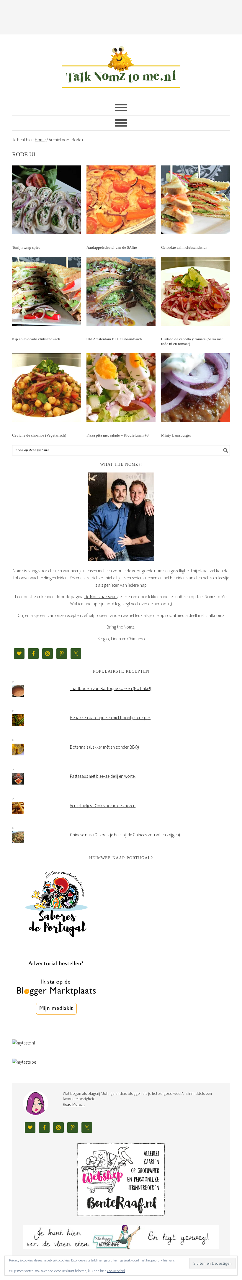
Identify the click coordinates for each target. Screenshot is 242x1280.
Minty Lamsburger (176, 435)
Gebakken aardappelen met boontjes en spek (110, 717)
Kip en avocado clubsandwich (36, 339)
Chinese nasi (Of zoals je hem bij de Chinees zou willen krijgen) (125, 835)
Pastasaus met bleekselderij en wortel (102, 776)
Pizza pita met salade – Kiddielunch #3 (117, 435)
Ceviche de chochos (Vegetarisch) (39, 435)
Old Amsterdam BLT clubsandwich (114, 339)
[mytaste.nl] (23, 1043)
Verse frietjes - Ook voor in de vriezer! (102, 805)
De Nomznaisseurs (100, 596)
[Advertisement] (121, 16)
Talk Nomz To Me (121, 64)
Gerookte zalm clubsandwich (184, 247)
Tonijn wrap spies (26, 247)
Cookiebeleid (116, 1271)
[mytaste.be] (24, 1062)
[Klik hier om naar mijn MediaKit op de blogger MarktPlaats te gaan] (56, 1030)
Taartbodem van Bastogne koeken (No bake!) (110, 688)
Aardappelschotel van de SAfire (111, 247)
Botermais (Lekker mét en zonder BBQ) (104, 747)
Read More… (74, 1104)
